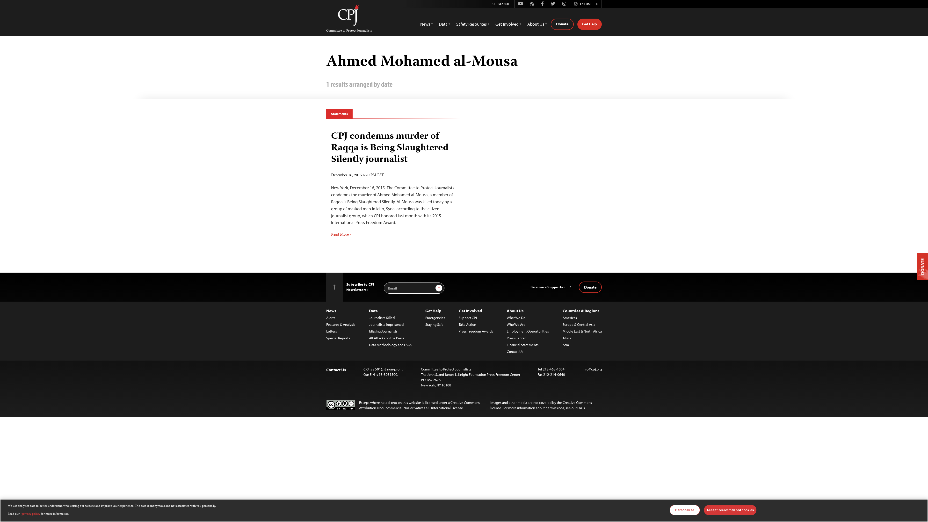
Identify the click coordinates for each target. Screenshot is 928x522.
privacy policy (31, 513)
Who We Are (516, 324)
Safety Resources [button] (471, 24)
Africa (567, 338)
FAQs (581, 408)
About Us (515, 310)
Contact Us (515, 351)
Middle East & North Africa (582, 331)
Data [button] (443, 24)
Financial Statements (522, 344)
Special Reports (338, 338)
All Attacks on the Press (386, 338)
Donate (562, 24)
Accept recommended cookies (730, 510)
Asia (566, 344)
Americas (570, 317)
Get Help (589, 24)
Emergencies (435, 317)
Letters (331, 331)
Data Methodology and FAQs (390, 344)
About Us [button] (535, 24)
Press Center (516, 338)
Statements (339, 114)
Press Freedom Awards (476, 331)
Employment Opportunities (528, 331)
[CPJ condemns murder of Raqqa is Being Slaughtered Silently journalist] (393, 182)
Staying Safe (434, 324)
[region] (464, 510)
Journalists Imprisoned (386, 324)
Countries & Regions (581, 310)
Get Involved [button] (507, 24)
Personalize (684, 510)
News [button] (425, 24)
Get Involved (470, 310)
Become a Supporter (547, 287)
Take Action (467, 324)
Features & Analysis (340, 324)
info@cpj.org (592, 369)
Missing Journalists (383, 331)
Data (373, 310)
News (331, 310)
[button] (597, 4)
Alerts (330, 317)
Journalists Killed (382, 317)
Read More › (341, 235)
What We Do (516, 317)
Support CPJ (468, 317)
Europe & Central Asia (579, 324)
